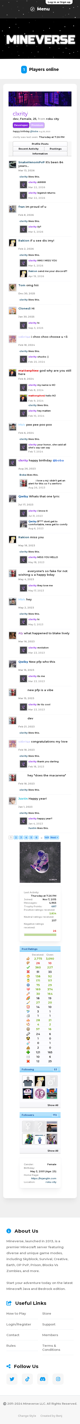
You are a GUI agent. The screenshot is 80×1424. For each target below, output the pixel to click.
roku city (51, 1182)
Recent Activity (29, 148)
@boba (34, 131)
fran (21, 206)
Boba (22, 474)
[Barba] (27, 1093)
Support (48, 1324)
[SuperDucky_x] (39, 1139)
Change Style (27, 1415)
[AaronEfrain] (39, 1126)
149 (47, 837)
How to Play (16, 1313)
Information (40, 153)
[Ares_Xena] (39, 1093)
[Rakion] (39, 1081)
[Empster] (27, 1126)
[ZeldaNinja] (27, 1139)
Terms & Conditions (51, 1348)
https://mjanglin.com (43, 1178)
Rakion (23, 240)
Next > (54, 837)
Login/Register (18, 1324)
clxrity (23, 176)
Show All (53, 1105)
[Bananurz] (51, 1081)
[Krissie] (51, 1139)
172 (55, 1114)
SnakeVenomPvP (31, 162)
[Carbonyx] (51, 1093)
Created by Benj (51, 1415)
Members (50, 1335)
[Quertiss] (27, 1081)
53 (55, 1069)
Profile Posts (40, 143)
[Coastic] (51, 1126)
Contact (12, 1335)
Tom (21, 285)
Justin (32, 828)
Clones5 (24, 308)
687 (53, 906)
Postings (56, 148)
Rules (11, 1346)
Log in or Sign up (59, 2)
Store (46, 1313)
